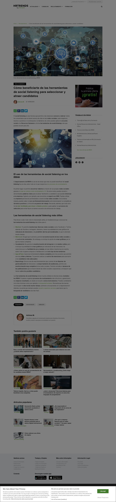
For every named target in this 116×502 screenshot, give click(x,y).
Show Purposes (102, 497)
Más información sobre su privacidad (22, 499)
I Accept (103, 491)
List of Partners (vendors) (59, 499)
